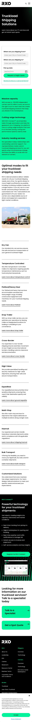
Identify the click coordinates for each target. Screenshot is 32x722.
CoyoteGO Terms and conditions (7, 675)
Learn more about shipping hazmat (14, 442)
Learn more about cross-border (13, 356)
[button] (29, 695)
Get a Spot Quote (14, 625)
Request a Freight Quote (16, 75)
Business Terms (6, 671)
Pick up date (8, 68)
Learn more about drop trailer (12, 330)
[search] (26, 3)
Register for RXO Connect (16, 554)
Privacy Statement (16, 719)
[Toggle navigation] (29, 3)
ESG (3, 658)
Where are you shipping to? (14, 60)
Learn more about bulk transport (13, 464)
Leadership (5, 655)
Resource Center (7, 668)
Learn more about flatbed (11, 305)
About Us (4, 652)
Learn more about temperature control (16, 277)
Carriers (4, 661)
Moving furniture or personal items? (16, 81)
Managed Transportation (9, 693)
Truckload (5, 686)
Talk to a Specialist (10, 612)
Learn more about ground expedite (14, 400)
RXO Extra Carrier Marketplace (23, 671)
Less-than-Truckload (8, 689)
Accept (16, 715)
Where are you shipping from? (15, 52)
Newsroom (5, 665)
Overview (21, 652)
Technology (21, 655)
